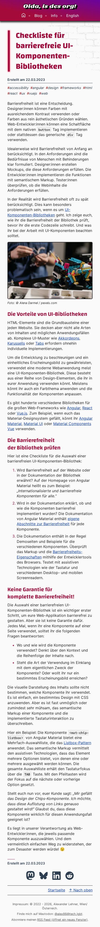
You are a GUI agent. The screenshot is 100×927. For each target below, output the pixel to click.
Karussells (16, 343)
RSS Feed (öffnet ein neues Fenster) (62, 919)
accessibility (18, 88)
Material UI (33, 423)
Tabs (39, 343)
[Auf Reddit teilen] (69, 876)
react (12, 93)
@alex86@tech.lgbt (68, 914)
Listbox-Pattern (77, 742)
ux (22, 93)
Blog (38, 15)
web (43, 93)
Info (54, 15)
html (87, 88)
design (52, 88)
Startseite (56, 890)
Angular (73, 408)
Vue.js (22, 413)
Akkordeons (68, 338)
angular (37, 88)
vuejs (32, 93)
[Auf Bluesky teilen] (43, 876)
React (87, 408)
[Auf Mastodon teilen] (30, 876)
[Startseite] (23, 15)
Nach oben (81, 890)
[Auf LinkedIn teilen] (56, 876)
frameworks (70, 88)
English (72, 15)
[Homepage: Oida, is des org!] (50, 6)
